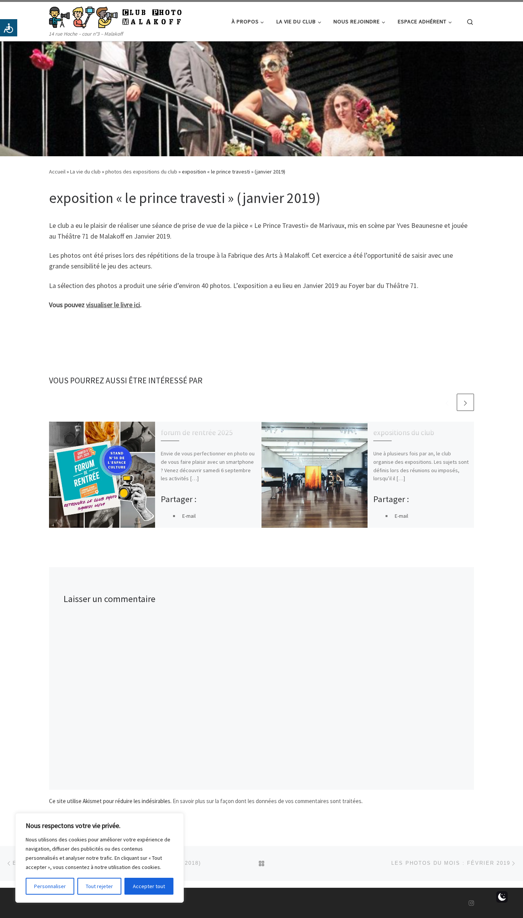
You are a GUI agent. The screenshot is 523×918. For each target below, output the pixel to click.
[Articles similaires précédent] (447, 402)
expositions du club (403, 432)
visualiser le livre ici (113, 304)
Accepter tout (149, 886)
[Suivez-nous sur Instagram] (471, 903)
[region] (99, 858)
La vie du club (85, 171)
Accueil (57, 171)
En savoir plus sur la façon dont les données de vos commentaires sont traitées (267, 801)
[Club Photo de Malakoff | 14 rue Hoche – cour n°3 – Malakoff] (115, 16)
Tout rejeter (99, 886)
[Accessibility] (8, 27)
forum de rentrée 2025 (197, 432)
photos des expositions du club (141, 171)
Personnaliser (50, 886)
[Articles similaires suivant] (465, 402)
